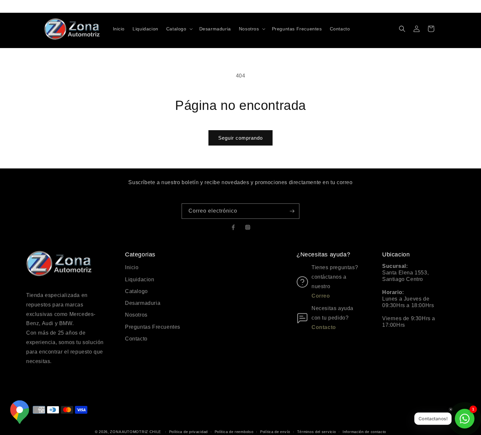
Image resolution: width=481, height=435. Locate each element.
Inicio (132, 267)
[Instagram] (247, 227)
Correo (321, 296)
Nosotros (136, 315)
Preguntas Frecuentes (152, 327)
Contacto (136, 338)
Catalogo (136, 291)
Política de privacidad (188, 431)
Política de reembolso (234, 431)
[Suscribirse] (292, 211)
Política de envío (275, 431)
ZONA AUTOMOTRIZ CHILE (135, 432)
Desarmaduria (142, 303)
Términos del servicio (316, 431)
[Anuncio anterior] (164, 6)
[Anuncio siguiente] (317, 6)
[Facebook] (233, 227)
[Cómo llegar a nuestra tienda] (19, 414)
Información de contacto (364, 431)
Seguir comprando (240, 138)
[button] (178, 29)
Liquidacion (139, 279)
